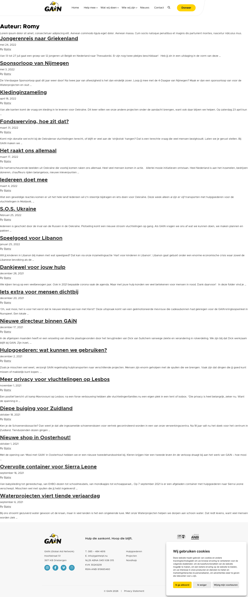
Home (75, 7)
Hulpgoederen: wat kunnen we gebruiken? (53, 350)
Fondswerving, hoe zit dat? (34, 121)
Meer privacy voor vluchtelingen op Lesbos (55, 379)
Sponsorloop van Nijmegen (34, 63)
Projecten (131, 556)
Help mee (90, 7)
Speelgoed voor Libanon (31, 238)
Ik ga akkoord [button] (182, 585)
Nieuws (144, 7)
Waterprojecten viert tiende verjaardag (50, 496)
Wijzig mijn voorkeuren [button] (226, 585)
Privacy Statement (134, 591)
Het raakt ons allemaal (28, 150)
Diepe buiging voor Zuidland (36, 408)
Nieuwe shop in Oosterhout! (35, 437)
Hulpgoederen (134, 551)
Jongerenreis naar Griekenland (39, 38)
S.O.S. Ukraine (18, 209)
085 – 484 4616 (96, 551)
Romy (7, 49)
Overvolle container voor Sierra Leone (48, 466)
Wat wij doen (108, 7)
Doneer (186, 7)
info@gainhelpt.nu (97, 556)
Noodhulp (131, 560)
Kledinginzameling (23, 92)
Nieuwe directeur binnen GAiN (38, 321)
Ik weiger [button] (202, 585)
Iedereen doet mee (24, 179)
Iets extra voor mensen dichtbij (39, 292)
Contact (159, 7)
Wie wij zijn (128, 7)
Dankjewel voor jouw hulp (32, 267)
